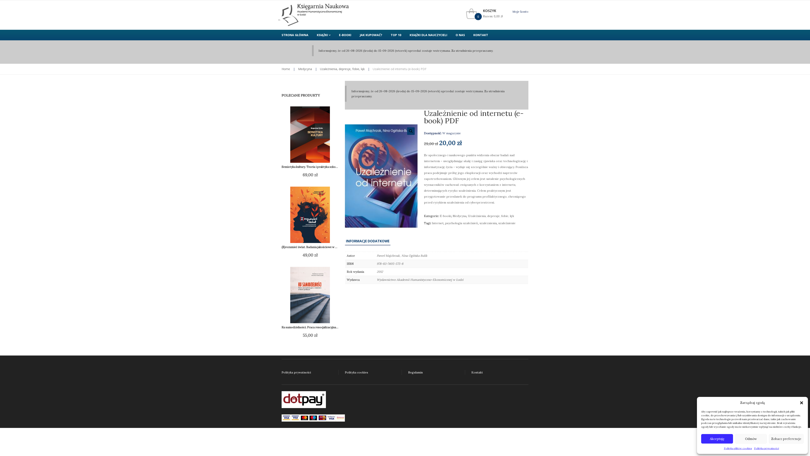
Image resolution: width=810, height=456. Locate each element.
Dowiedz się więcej (306, 175)
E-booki (445, 216)
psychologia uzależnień (461, 223)
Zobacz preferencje (786, 439)
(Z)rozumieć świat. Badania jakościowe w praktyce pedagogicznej (324, 247)
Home (286, 69)
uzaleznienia (488, 223)
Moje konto (520, 12)
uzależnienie (507, 223)
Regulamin (415, 372)
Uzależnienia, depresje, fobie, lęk (342, 69)
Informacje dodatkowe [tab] (367, 241)
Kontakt (477, 372)
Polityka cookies (356, 372)
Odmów (751, 439)
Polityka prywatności (766, 448)
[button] (801, 403)
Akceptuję (717, 439)
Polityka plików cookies (738, 448)
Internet (438, 223)
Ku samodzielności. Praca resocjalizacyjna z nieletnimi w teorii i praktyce (329, 327)
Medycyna (305, 69)
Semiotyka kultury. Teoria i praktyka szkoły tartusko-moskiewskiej (325, 167)
